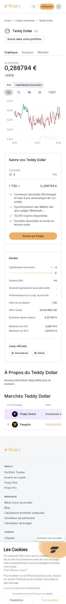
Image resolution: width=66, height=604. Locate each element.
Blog (7, 507)
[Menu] (59, 7)
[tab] (11, 53)
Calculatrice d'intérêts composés (24, 512)
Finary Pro (10, 487)
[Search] (34, 6)
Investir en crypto (15, 477)
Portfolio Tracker (14, 472)
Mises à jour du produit (18, 502)
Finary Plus (10, 482)
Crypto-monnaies (25, 20)
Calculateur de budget (18, 523)
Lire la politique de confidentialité (22, 588)
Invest (7, 20)
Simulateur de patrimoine (19, 518)
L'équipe (9, 537)
